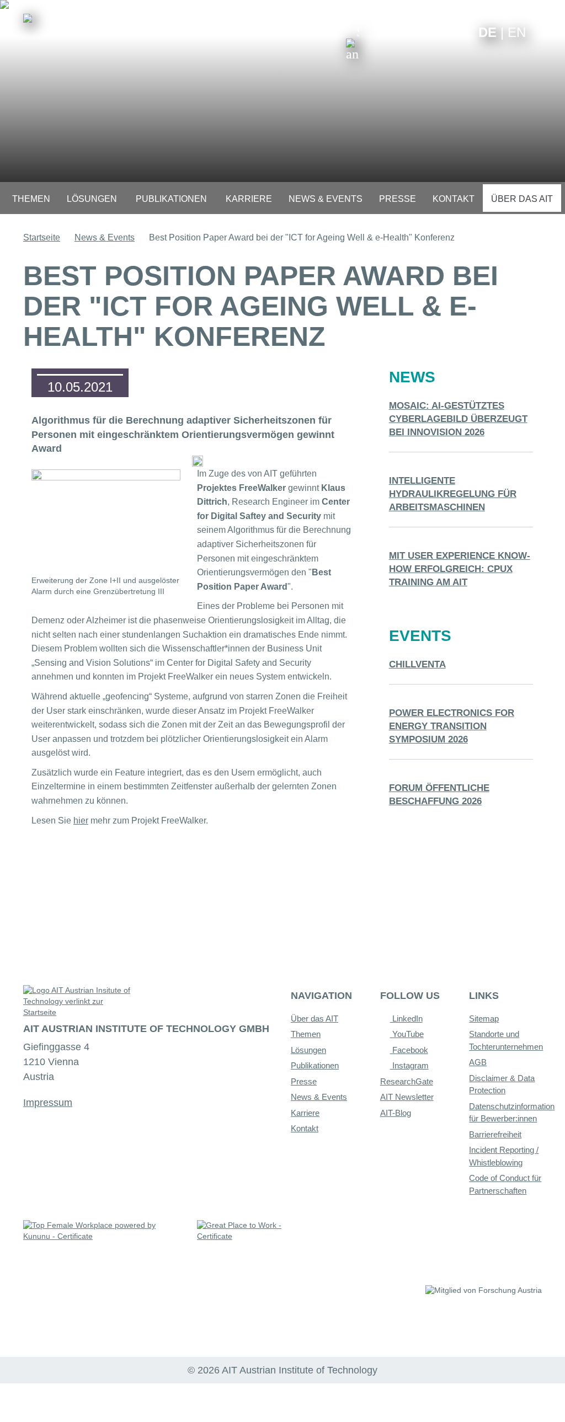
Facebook (409, 1050)
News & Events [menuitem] (326, 199)
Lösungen (308, 1050)
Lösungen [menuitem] (92, 199)
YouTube (407, 1034)
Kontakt (304, 1128)
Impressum (47, 1102)
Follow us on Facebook (461, 32)
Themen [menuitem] (31, 199)
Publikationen (315, 1065)
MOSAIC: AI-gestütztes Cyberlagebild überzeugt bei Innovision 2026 (458, 418)
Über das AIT (314, 1018)
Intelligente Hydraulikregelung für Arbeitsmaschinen (452, 493)
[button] (352, 43)
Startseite (41, 237)
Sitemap (484, 1018)
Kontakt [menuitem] (454, 199)
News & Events (104, 237)
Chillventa (417, 664)
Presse (304, 1081)
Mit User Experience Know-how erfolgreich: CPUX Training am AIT (459, 568)
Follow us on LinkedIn (427, 32)
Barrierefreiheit (495, 1134)
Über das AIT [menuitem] (522, 199)
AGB (478, 1062)
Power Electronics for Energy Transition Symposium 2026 (451, 726)
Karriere (305, 1113)
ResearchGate (406, 1081)
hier (80, 820)
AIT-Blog (395, 1113)
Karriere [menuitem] (249, 199)
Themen (306, 1034)
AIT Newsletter (407, 1097)
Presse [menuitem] (397, 199)
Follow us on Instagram (444, 32)
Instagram (409, 1065)
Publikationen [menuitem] (171, 199)
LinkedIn (406, 1018)
